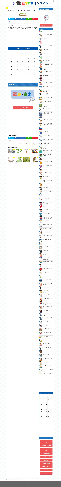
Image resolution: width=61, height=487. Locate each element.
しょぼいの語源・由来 (46, 209)
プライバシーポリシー (22, 483)
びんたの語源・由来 (46, 198)
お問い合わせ (39, 483)
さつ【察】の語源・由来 (47, 347)
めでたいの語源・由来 (46, 42)
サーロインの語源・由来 (47, 362)
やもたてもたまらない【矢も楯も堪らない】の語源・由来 (48, 188)
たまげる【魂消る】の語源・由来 (48, 83)
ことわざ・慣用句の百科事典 (46, 449)
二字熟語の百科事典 (46, 456)
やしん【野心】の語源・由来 (48, 298)
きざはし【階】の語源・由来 (48, 93)
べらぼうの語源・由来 (46, 336)
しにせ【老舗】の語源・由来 (48, 306)
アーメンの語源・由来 (46, 310)
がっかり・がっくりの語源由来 (48, 170)
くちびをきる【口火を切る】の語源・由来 (48, 109)
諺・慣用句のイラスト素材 (46, 441)
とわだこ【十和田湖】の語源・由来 (47, 151)
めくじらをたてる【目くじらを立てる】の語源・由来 (48, 218)
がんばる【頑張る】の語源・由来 (48, 359)
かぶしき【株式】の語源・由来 (48, 280)
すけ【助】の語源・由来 (47, 78)
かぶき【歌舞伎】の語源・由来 (48, 229)
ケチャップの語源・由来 (47, 206)
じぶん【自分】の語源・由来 (48, 131)
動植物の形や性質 (14, 135)
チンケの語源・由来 (46, 38)
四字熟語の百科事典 (46, 453)
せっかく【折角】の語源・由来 (48, 192)
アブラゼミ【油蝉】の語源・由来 (48, 351)
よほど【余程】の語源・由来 (48, 231)
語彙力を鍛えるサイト (46, 466)
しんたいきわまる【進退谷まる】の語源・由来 (48, 284)
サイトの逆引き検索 (23, 107)
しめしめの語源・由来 (46, 176)
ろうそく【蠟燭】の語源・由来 (48, 374)
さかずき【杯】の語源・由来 (48, 268)
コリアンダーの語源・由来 (47, 56)
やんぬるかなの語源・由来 (47, 75)
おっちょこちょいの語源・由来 (48, 276)
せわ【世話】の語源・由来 (47, 101)
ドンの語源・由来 (46, 250)
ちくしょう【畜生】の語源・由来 (48, 158)
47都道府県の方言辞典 (46, 469)
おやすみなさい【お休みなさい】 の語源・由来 (48, 258)
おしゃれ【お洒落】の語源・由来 (48, 236)
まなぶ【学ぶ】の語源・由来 (48, 183)
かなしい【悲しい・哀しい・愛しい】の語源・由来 (48, 203)
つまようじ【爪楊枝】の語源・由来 (47, 181)
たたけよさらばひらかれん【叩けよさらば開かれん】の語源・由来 (48, 303)
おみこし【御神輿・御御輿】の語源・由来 (48, 91)
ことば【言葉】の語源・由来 (48, 243)
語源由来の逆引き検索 (46, 25)
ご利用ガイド (29, 483)
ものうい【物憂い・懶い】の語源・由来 (48, 291)
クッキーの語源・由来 (46, 49)
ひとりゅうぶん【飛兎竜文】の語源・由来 (48, 105)
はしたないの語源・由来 (47, 143)
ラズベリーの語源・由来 (47, 332)
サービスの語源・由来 (46, 321)
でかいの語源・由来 (46, 213)
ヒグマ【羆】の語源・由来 (47, 328)
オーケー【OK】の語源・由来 (48, 264)
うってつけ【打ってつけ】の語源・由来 (48, 147)
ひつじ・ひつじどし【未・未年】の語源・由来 (48, 370)
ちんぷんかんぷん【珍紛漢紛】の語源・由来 (47, 120)
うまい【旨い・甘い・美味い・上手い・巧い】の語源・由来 (48, 125)
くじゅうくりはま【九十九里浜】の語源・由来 (48, 113)
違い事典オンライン (46, 473)
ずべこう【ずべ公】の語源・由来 (48, 46)
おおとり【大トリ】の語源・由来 (48, 166)
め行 (9, 135)
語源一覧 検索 (45, 30)
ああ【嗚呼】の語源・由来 (47, 254)
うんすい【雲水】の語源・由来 (48, 116)
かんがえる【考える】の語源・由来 (47, 318)
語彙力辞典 (46, 460)
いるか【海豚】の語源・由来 (48, 86)
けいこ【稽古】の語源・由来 (48, 220)
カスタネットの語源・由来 (47, 128)
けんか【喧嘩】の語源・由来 (48, 261)
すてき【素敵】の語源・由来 (48, 64)
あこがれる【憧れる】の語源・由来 (47, 35)
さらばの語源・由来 (46, 339)
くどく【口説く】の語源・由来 (48, 173)
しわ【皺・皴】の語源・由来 (48, 246)
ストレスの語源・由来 (46, 325)
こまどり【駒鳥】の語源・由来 (48, 72)
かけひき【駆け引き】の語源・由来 (47, 68)
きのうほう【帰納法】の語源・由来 (47, 225)
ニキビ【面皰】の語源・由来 (48, 287)
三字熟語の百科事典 (46, 463)
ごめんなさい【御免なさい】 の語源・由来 (48, 61)
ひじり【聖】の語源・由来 (47, 161)
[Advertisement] (15, 38)
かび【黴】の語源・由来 (47, 239)
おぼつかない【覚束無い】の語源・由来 (48, 355)
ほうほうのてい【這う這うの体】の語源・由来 (48, 140)
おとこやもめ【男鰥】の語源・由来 (47, 314)
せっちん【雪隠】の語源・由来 (48, 195)
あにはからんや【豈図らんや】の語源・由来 (47, 344)
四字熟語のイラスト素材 (46, 445)
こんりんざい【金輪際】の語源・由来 (48, 155)
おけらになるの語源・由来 (47, 53)
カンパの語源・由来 (46, 272)
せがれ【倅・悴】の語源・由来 (48, 366)
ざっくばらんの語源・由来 (47, 97)
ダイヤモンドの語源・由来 (47, 135)
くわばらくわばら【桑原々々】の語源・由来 (46, 295)
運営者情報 (34, 483)
